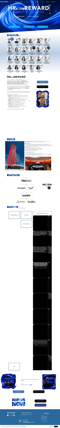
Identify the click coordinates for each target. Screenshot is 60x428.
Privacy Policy (24, 426)
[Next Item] (49, 293)
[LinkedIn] (50, 5)
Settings (51, 426)
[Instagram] (50, 11)
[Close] (58, 426)
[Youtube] (50, 13)
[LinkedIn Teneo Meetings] (7, 415)
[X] (50, 8)
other (26, 421)
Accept (56, 426)
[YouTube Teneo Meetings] (14, 415)
